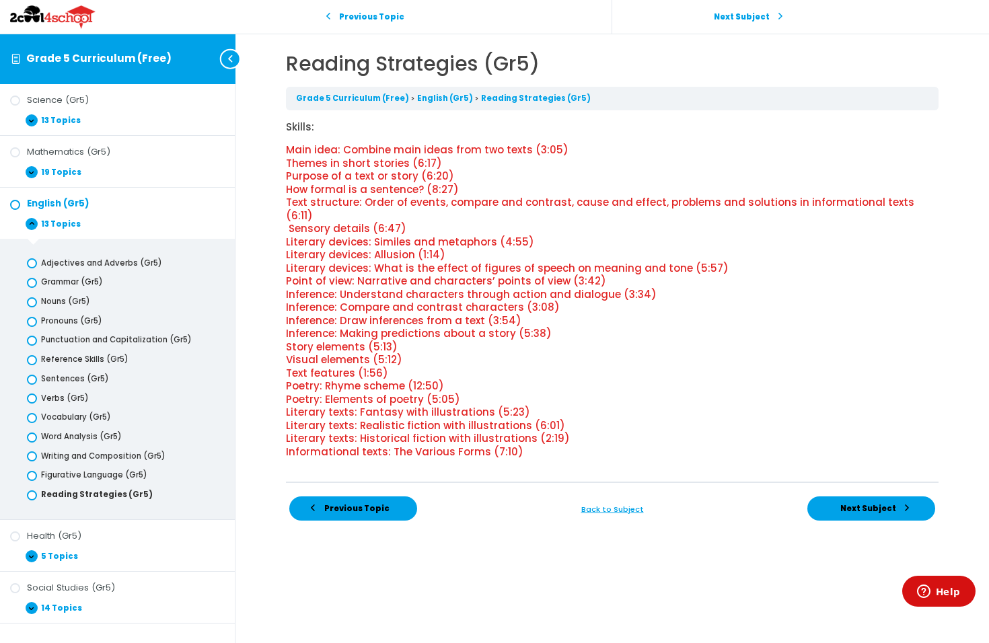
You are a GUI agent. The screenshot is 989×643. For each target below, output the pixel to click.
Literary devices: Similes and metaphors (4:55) (410, 242)
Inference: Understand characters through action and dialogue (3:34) (471, 294)
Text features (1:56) (337, 373)
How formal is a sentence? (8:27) (372, 189)
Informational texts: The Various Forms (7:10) (404, 452)
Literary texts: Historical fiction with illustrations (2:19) (428, 438)
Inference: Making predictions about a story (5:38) (419, 333)
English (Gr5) (445, 98)
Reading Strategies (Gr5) (536, 98)
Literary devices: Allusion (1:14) (365, 255)
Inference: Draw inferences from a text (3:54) (403, 320)
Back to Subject (612, 509)
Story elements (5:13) (342, 347)
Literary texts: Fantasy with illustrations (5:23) (408, 412)
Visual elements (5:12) (344, 359)
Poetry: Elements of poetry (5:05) (373, 399)
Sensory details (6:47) (346, 228)
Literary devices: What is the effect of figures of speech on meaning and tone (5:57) (507, 268)
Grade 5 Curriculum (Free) (99, 58)
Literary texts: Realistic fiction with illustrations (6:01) (425, 425)
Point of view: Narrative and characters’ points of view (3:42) (446, 281)
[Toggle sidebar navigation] (231, 59)
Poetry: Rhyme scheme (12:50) (365, 386)
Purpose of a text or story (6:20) (370, 176)
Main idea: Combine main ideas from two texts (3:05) (427, 150)
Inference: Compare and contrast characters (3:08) (423, 307)
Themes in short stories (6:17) (364, 163)
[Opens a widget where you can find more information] (939, 592)
